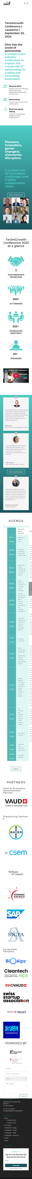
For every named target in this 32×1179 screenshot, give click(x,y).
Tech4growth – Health (10, 1133)
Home (6, 1118)
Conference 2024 (11, 1120)
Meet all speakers (16, 195)
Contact (6, 1138)
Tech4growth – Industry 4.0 (11, 1135)
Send (23, 1096)
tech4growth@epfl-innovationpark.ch (13, 1111)
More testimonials (16, 472)
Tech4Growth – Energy (10, 1128)
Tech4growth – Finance (10, 1130)
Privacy (6, 1140)
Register (16, 769)
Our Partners (7, 1125)
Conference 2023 (11, 1122)
